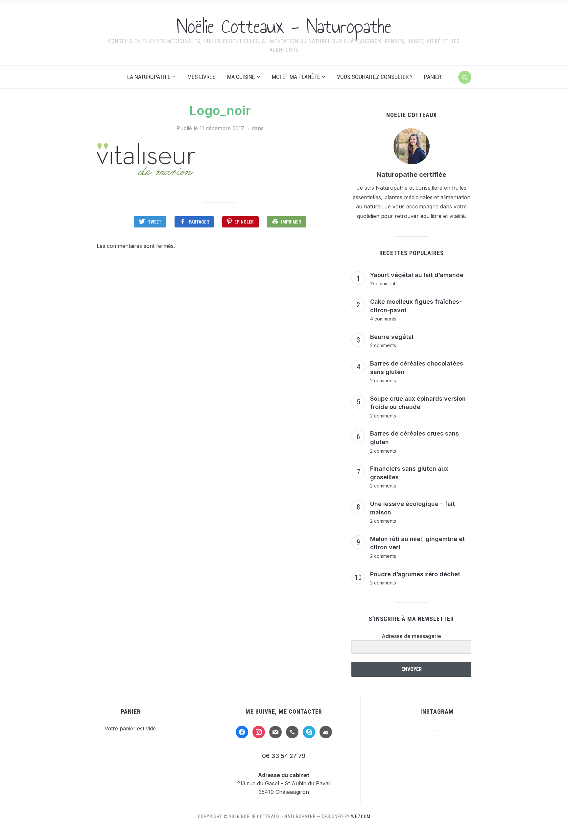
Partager (199, 222)
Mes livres (201, 76)
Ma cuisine (241, 76)
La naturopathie (149, 76)
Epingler (244, 222)
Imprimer (291, 222)
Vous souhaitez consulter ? (375, 76)
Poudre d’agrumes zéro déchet (415, 574)
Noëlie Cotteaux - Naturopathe (284, 26)
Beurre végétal (392, 336)
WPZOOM (360, 816)
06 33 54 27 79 (283, 755)
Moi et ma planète (296, 76)
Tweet (154, 222)
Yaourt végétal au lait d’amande (416, 275)
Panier (432, 76)
